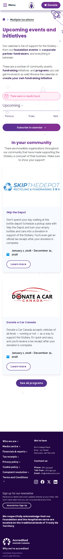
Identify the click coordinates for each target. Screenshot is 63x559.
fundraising (10, 70)
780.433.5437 (47, 467)
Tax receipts (10, 456)
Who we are (9, 441)
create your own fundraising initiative (27, 78)
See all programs (31, 383)
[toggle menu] (9, 5)
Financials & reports (14, 451)
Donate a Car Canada (31, 325)
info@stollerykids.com (50, 473)
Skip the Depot (31, 219)
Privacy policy (10, 462)
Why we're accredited (16, 548)
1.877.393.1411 (50, 470)
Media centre (10, 446)
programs (42, 70)
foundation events (26, 49)
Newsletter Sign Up (17, 505)
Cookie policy (10, 467)
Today (31, 116)
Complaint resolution (15, 472)
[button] (36, 482)
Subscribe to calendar (29, 127)
